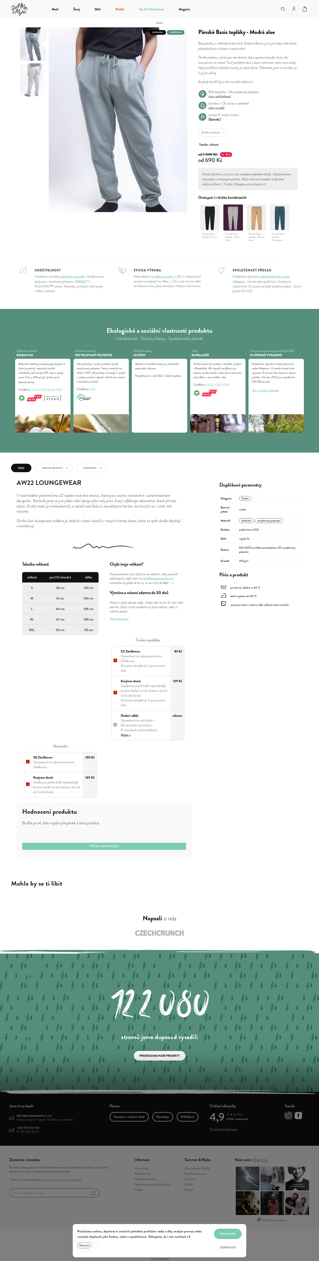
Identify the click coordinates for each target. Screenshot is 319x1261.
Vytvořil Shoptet (159, 1259)
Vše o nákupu (141, 1168)
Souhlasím (228, 1234)
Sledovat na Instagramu (274, 1220)
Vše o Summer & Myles (197, 1168)
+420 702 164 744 (28, 1128)
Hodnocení (90, 467)
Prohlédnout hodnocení (224, 1129)
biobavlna (246, 521)
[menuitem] (55, 9)
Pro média (190, 1179)
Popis (21, 467)
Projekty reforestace (196, 1173)
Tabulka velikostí (52, 467)
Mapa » (126, 734)
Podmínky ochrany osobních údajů (152, 1184)
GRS (92, 389)
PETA (59, 389)
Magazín (189, 1189)
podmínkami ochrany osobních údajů (61, 1180)
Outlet (245, 498)
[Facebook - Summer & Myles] (298, 1116)
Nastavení (84, 1245)
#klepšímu (259, 1160)
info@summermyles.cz (34, 1116)
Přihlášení (187, 1117)
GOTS (35, 389)
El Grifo (189, 1184)
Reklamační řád (142, 1173)
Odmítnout (228, 1247)
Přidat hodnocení (104, 846)
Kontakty (163, 1117)
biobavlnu (41, 281)
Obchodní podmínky (145, 1179)
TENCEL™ (82, 281)
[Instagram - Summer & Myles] (288, 1116)
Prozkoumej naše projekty (159, 1056)
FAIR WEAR (47, 389)
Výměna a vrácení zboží (129, 1117)
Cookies (138, 1189)
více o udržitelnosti (219, 96)
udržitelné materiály (72, 276)
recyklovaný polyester (269, 521)
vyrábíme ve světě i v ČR (166, 276)
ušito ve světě (216, 107)
